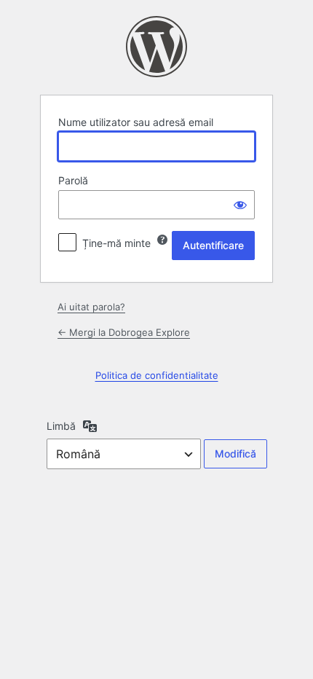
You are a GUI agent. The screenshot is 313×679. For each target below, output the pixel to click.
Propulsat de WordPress (156, 46)
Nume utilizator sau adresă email (135, 122)
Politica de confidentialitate (156, 375)
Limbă (61, 426)
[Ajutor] (162, 239)
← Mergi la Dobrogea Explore (124, 332)
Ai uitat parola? (91, 307)
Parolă (73, 180)
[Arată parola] (240, 204)
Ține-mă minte (116, 243)
